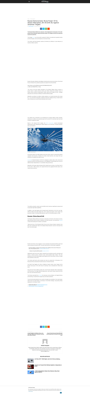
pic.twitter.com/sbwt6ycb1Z (44, 248)
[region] (45, 11)
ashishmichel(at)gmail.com (42, 284)
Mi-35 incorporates (49, 123)
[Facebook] (41, 29)
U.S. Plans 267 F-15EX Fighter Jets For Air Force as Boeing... (47, 359)
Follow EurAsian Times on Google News (36, 286)
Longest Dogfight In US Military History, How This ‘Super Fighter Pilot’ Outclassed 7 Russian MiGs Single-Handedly (36, 334)
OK (60, 392)
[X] (43, 29)
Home (28, 18)
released (60, 220)
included (40, 275)
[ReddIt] (48, 29)
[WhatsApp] (46, 29)
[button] (29, 1)
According (29, 159)
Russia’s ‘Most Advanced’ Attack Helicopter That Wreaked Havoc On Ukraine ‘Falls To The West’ (54, 334)
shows (33, 37)
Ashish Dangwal (31, 26)
